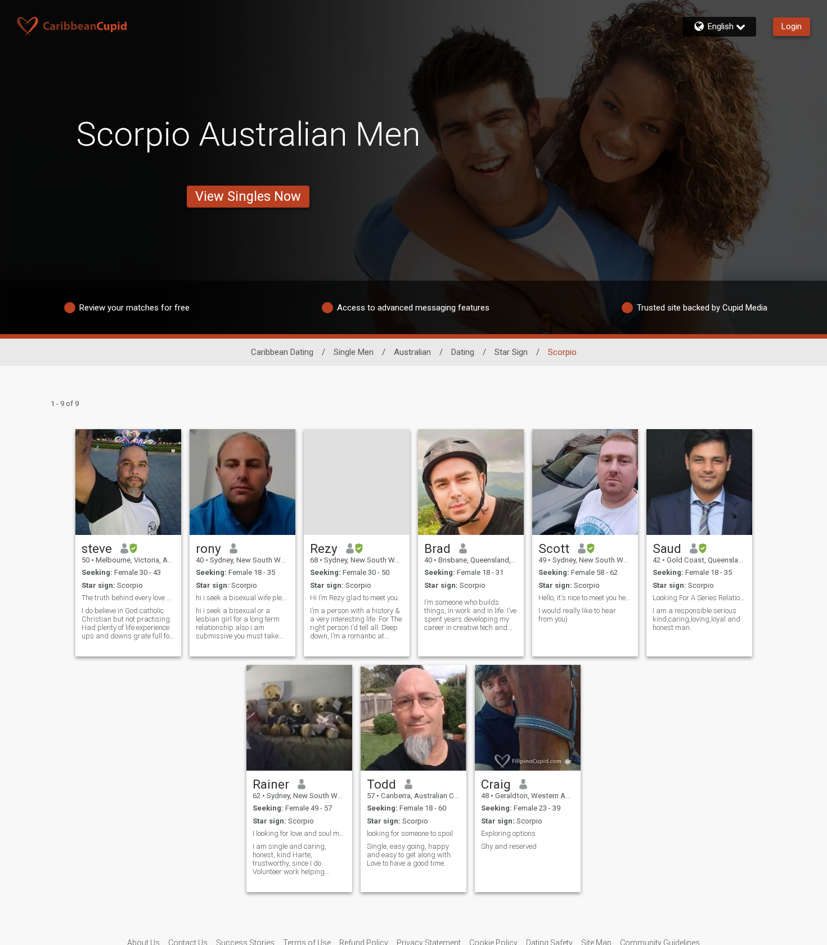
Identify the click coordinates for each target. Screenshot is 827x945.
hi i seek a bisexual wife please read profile (242, 597)
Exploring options (508, 833)
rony (208, 548)
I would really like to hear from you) (577, 614)
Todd (381, 784)
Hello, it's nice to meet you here (585, 597)
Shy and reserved (509, 846)
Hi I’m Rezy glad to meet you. (354, 597)
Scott (553, 548)
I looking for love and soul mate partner (299, 833)
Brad (437, 548)
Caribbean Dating (282, 352)
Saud (667, 548)
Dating (462, 352)
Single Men (354, 352)
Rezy (324, 548)
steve (97, 548)
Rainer (271, 784)
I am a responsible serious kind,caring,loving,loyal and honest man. (696, 619)
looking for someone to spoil (410, 833)
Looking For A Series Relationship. (699, 597)
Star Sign (511, 352)
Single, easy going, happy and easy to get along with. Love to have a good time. (409, 854)
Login (791, 26)
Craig (496, 784)
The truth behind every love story (128, 597)
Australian (412, 352)
